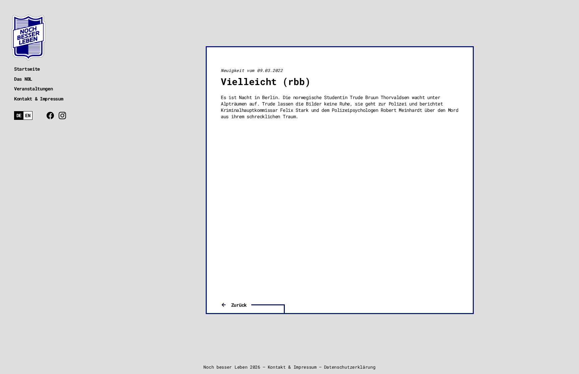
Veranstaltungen (33, 88)
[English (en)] (28, 115)
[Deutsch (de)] (18, 115)
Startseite (27, 69)
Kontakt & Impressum (38, 98)
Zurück (239, 305)
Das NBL (23, 79)
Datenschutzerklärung (350, 367)
